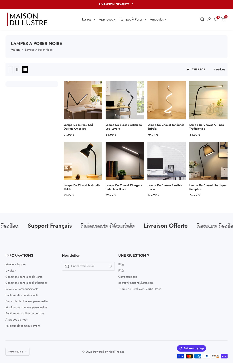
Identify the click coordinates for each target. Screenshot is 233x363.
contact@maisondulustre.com (135, 283)
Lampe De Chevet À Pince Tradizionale (206, 127)
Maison (15, 50)
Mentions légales (15, 264)
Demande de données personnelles (26, 301)
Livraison (10, 270)
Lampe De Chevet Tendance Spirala (165, 127)
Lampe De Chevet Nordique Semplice (207, 187)
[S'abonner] (110, 266)
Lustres (86, 19)
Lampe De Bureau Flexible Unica (164, 187)
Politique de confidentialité (21, 295)
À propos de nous (16, 319)
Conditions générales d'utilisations (26, 283)
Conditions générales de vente (23, 277)
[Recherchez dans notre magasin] (203, 19)
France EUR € (16, 351)
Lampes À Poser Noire (39, 50)
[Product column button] (10, 69)
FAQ (121, 270)
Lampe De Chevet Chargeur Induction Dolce (124, 187)
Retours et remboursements (21, 289)
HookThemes (116, 351)
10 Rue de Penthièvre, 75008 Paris (139, 289)
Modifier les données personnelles (26, 307)
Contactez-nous (127, 277)
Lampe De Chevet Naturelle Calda (82, 187)
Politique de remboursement (22, 326)
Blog (121, 264)
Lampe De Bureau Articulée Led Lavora (124, 127)
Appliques (106, 19)
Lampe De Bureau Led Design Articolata (78, 127)
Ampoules (157, 19)
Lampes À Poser (131, 19)
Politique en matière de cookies (24, 313)
